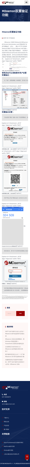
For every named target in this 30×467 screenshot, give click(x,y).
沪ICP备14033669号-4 (6, 463)
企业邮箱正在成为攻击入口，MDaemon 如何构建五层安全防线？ (14, 349)
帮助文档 (6, 421)
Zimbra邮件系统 (8, 450)
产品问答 (6, 425)
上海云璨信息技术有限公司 (11, 454)
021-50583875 (6, 397)
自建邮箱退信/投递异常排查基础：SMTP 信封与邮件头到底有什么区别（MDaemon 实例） (14, 362)
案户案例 (6, 429)
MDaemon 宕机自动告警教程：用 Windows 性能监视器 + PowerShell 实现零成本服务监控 (14, 341)
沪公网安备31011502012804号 (22, 463)
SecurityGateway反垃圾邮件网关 (13, 442)
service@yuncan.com (8, 404)
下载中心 (6, 418)
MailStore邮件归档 (9, 446)
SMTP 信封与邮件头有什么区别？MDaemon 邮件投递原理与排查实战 (14, 334)
